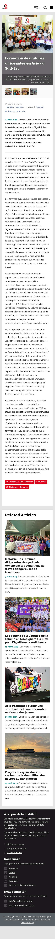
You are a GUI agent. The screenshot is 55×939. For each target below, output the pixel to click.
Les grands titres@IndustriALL (22, 885)
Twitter (12, 873)
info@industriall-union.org (20, 901)
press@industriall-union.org (21, 905)
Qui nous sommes (15, 844)
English (10, 107)
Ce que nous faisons (16, 848)
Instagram (13, 881)
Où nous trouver (14, 853)
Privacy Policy (27, 923)
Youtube (13, 877)
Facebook (13, 868)
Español (20, 107)
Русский (39, 107)
